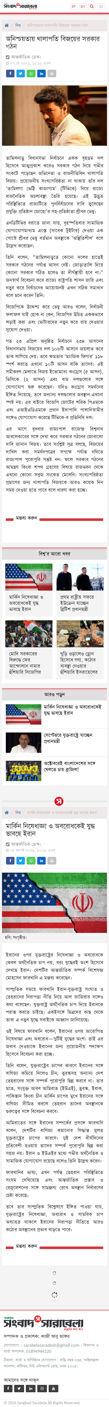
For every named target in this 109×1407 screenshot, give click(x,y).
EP (74, 6)
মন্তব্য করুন (26, 518)
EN (83, 6)
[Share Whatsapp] (31, 73)
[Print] (51, 73)
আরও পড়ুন (54, 694)
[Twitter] (19, 1388)
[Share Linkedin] (41, 73)
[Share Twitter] (20, 73)
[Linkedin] (30, 1388)
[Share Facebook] (10, 73)
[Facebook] (8, 1388)
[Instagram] (42, 1388)
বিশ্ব (18, 25)
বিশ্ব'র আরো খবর (54, 554)
